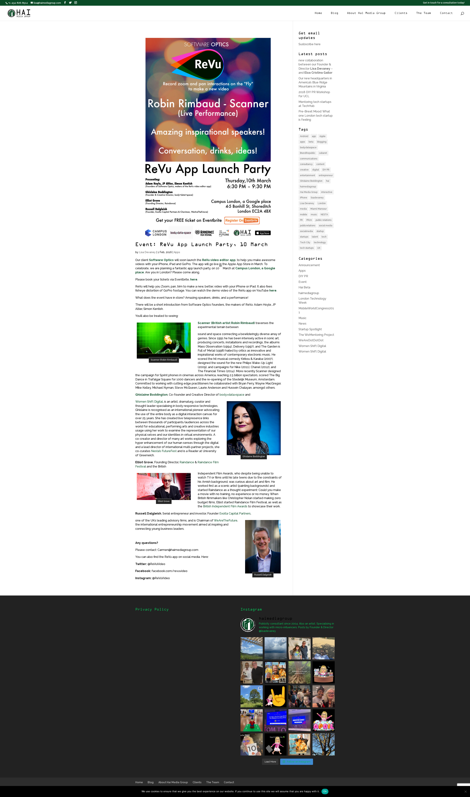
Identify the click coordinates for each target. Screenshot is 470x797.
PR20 (309, 220)
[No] (465, 791)
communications (308, 158)
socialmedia (306, 231)
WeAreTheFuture (225, 520)
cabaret (323, 153)
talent (315, 236)
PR (301, 220)
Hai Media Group (308, 192)
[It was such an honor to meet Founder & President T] (323, 696)
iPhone (303, 197)
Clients (401, 13)
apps (302, 142)
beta (311, 142)
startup (320, 231)
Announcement (309, 265)
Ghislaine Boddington (151, 394)
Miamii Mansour (318, 209)
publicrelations (307, 225)
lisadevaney (317, 197)
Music (302, 318)
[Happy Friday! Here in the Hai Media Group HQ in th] (323, 672)
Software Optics (161, 260)
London (322, 203)
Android (304, 136)
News (302, 323)
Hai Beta (304, 287)
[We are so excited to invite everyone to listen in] (252, 672)
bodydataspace (308, 147)
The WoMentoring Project (316, 335)
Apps (177, 252)
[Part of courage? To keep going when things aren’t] (276, 720)
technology (320, 242)
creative (304, 169)
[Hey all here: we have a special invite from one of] (299, 744)
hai (327, 181)
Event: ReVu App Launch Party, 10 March (201, 244)
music (314, 214)
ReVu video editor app (219, 260)
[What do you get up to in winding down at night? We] (299, 672)
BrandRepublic (307, 153)
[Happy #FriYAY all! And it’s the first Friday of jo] (323, 720)
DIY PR (326, 169)
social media (325, 225)
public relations (323, 220)
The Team (423, 13)
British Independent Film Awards (225, 506)
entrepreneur (326, 175)
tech (324, 236)
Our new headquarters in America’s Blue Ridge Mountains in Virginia (315, 82)
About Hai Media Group (366, 13)
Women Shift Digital (149, 401)
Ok (325, 791)
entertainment (307, 175)
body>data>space (232, 394)
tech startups (307, 248)
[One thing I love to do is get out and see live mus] (252, 648)
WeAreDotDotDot (311, 340)
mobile (303, 214)
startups (304, 236)
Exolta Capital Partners (235, 513)
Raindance (187, 462)
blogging (321, 142)
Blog (334, 13)
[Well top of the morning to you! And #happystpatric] (276, 744)
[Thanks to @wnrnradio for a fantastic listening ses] (252, 744)
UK (318, 248)
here (193, 279)
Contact (446, 13)
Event (303, 282)
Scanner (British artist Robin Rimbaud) (226, 323)
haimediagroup (308, 186)
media (303, 209)
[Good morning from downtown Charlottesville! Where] (299, 720)
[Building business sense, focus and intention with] (252, 720)
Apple (322, 136)
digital (315, 169)
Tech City (305, 242)
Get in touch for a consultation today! (443, 3)
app (314, 136)
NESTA (324, 214)
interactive (326, 192)
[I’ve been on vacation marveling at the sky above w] (276, 648)
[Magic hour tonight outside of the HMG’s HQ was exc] (323, 744)
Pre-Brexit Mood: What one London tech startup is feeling (316, 115)
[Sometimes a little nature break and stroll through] (252, 696)
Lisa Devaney (147, 252)
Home (318, 13)
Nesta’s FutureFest (164, 451)
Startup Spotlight (310, 329)
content (320, 164)
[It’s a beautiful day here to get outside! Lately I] (323, 648)
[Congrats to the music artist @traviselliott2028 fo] (299, 648)
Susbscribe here (310, 44)
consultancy (306, 164)
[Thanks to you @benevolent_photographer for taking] (299, 696)
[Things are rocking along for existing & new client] (276, 696)
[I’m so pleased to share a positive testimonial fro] (276, 672)
